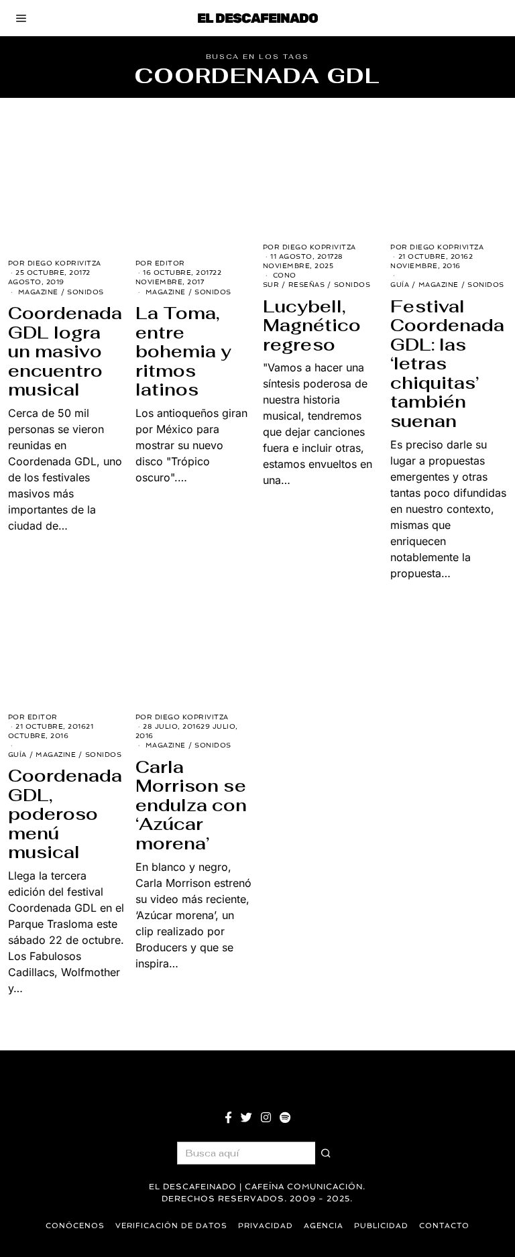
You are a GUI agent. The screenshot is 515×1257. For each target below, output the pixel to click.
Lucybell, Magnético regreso (312, 325)
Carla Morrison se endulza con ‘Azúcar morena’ (191, 805)
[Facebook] (228, 1118)
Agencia (323, 1225)
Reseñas (306, 284)
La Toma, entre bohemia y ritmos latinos (183, 351)
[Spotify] (285, 1118)
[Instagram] (266, 1118)
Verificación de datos (171, 1225)
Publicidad (381, 1225)
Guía (399, 284)
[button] (326, 1153)
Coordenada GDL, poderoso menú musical (65, 813)
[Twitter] (246, 1118)
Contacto (444, 1225)
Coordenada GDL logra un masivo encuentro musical (65, 351)
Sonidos (85, 292)
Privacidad (265, 1225)
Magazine (38, 292)
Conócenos (75, 1225)
